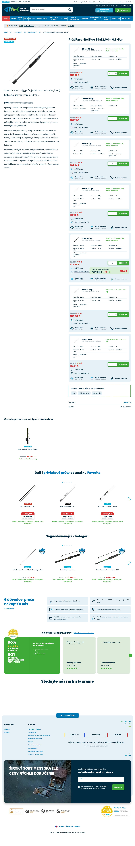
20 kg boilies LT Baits (27, 26)
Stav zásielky (93, 2)
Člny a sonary (106, 18)
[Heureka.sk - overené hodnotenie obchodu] (13, 634)
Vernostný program (112, 2)
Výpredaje (6, 18)
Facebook (96, 735)
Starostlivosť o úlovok (95, 18)
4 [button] (69, 482)
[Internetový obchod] (16, 9)
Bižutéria (64, 18)
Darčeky (114, 18)
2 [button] (64, 482)
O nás (122, 2)
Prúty (26, 18)
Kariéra (30, 742)
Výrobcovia (32, 732)
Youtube (117, 735)
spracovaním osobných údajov (94, 788)
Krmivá (45, 18)
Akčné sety (20, 18)
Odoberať (118, 787)
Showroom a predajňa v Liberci (16, 2)
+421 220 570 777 (84, 742)
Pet (119, 18)
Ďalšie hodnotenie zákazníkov (84, 633)
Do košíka (123, 73)
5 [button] (71, 482)
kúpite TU (71, 26)
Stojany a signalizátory (74, 18)
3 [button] (67, 482)
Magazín (101, 2)
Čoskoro (123, 18)
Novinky (13, 18)
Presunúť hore (69, 715)
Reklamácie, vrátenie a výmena (39, 735)
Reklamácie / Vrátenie (80, 2)
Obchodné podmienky (35, 751)
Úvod (5, 32)
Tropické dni (32, 32)
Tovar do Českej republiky (69, 826)
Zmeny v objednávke (35, 754)
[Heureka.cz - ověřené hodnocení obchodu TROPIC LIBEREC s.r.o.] (116, 811)
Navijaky (32, 18)
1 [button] (62, 482)
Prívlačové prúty (84, 393)
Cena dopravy (32, 748)
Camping (39, 18)
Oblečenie (85, 18)
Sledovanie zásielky (35, 738)
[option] (27, 444)
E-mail (80, 778)
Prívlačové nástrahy (54, 18)
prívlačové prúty (56, 472)
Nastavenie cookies (34, 745)
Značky (129, 18)
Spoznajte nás (9, 608)
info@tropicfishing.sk (114, 742)
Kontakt (128, 2)
